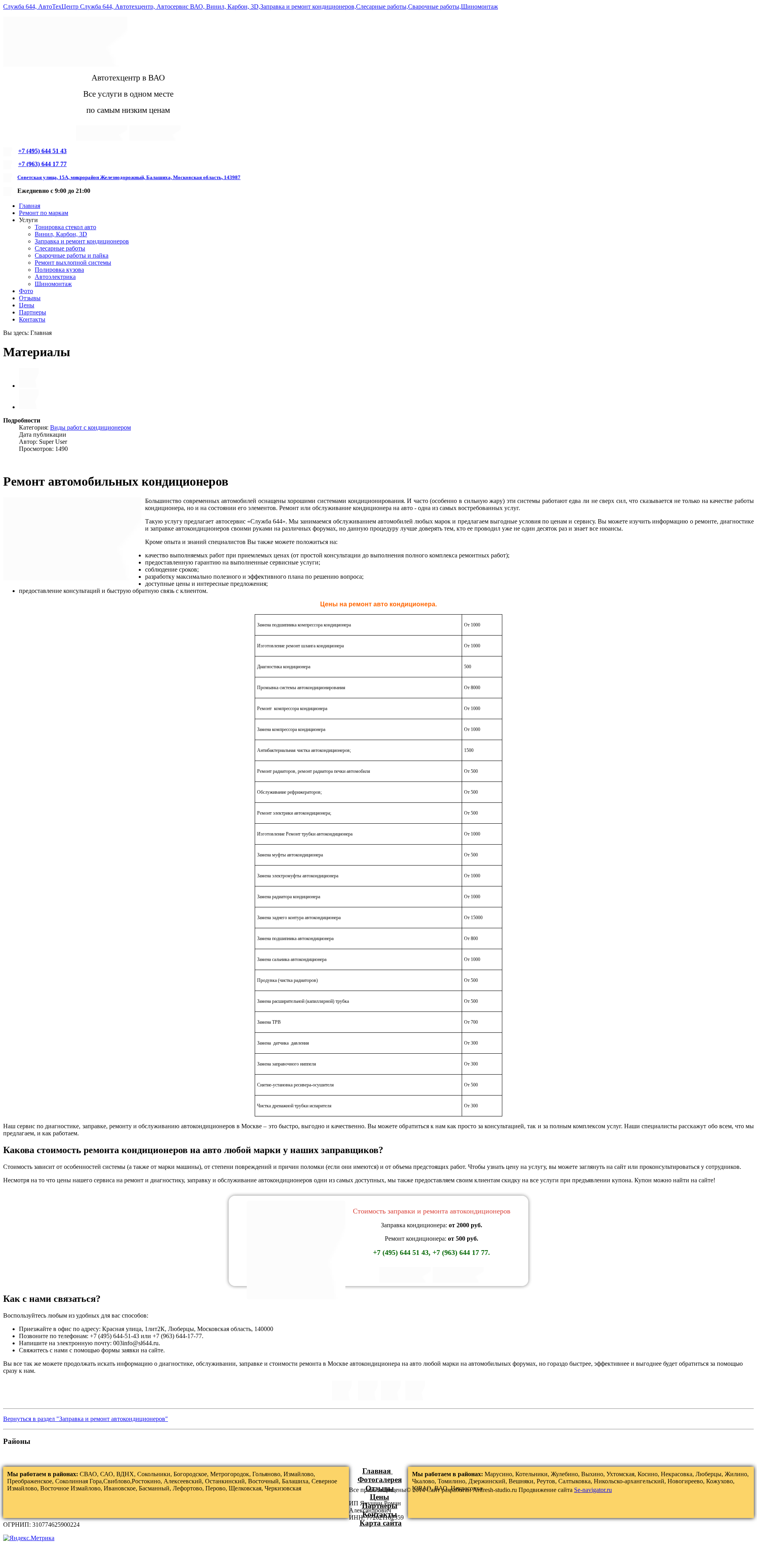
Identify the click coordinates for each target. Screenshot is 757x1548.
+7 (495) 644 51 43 (42, 151)
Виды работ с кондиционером (90, 427)
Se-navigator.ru (593, 1489)
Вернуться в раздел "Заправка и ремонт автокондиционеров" (85, 1418)
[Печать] (29, 385)
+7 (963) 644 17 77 (42, 164)
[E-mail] (29, 407)
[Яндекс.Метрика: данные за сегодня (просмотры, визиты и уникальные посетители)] (28, 1538)
